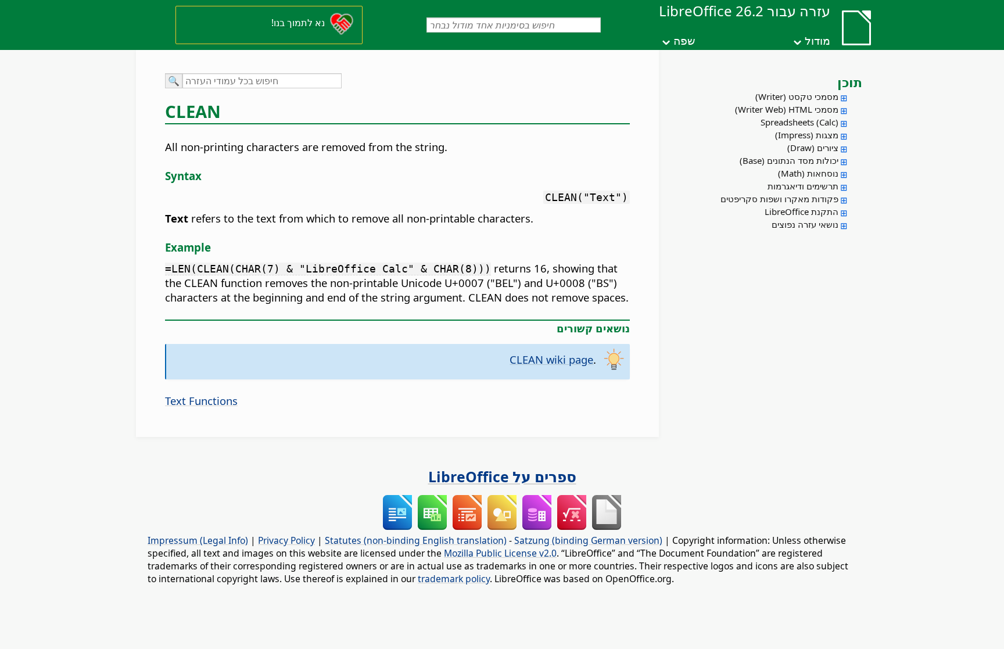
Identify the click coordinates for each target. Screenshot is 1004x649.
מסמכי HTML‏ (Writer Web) (786, 109)
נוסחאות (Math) (808, 173)
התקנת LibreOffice (801, 211)
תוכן (849, 82)
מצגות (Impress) (806, 135)
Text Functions (201, 400)
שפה (684, 40)
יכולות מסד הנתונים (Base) (789, 160)
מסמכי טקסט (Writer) (796, 96)
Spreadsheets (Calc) (799, 122)
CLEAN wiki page (551, 359)
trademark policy (454, 578)
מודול (817, 40)
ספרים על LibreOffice (502, 476)
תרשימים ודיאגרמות (803, 186)
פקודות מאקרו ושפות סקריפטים (779, 199)
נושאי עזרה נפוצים (805, 224)
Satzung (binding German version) (588, 540)
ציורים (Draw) (812, 147)
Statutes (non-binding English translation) (416, 540)
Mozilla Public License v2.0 (500, 553)
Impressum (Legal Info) (198, 540)
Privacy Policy (286, 540)
